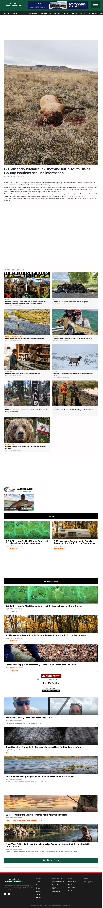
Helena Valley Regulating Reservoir (44, 851)
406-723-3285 (50, 688)
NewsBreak (56, 891)
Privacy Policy (88, 882)
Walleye (38, 891)
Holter (20, 820)
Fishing (14, 13)
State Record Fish (90, 13)
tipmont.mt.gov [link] (57, 194)
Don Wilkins (10, 723)
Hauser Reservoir (23, 851)
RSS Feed (55, 888)
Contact (70, 890)
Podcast (23, 13)
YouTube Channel (58, 882)
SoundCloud (56, 885)
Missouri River (42, 782)
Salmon (38, 894)
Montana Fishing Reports (31, 723)
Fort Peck (18, 723)
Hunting (6, 13)
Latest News (72, 882)
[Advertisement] (51, 27)
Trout (38, 888)
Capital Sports (31, 782)
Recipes (65, 13)
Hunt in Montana (12, 548)
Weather (57, 13)
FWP (7, 752)
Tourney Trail (76, 13)
